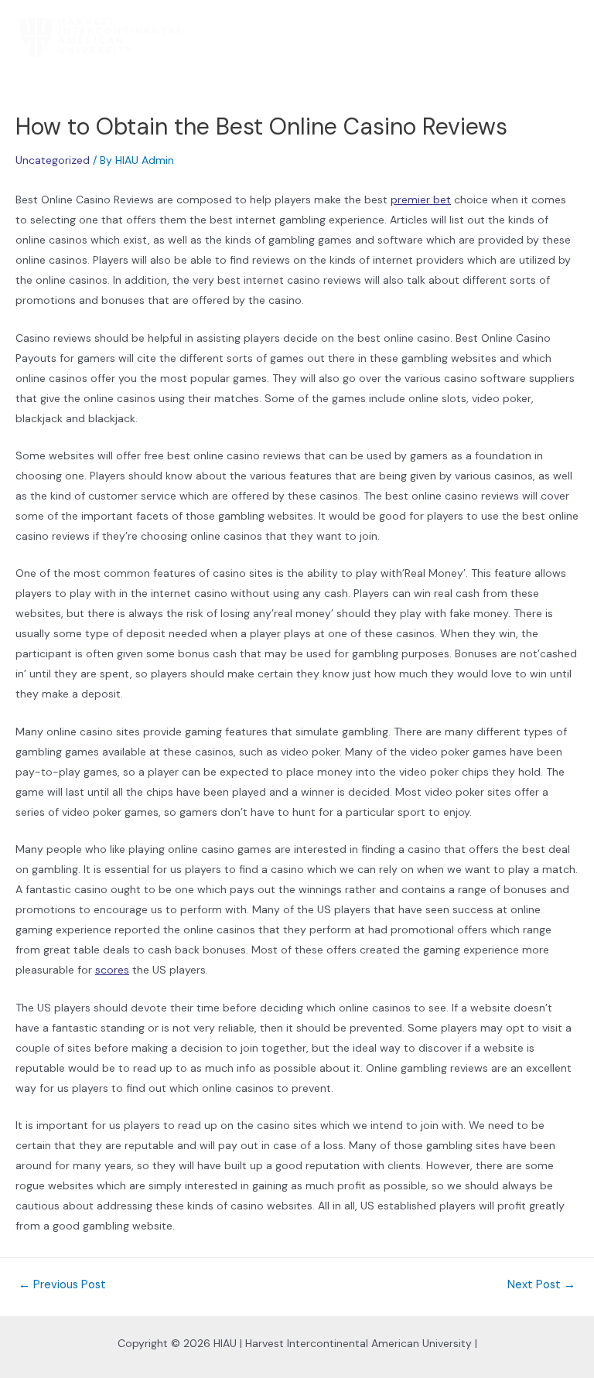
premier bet (421, 199)
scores (112, 970)
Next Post (541, 1285)
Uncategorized (52, 160)
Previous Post (62, 1285)
